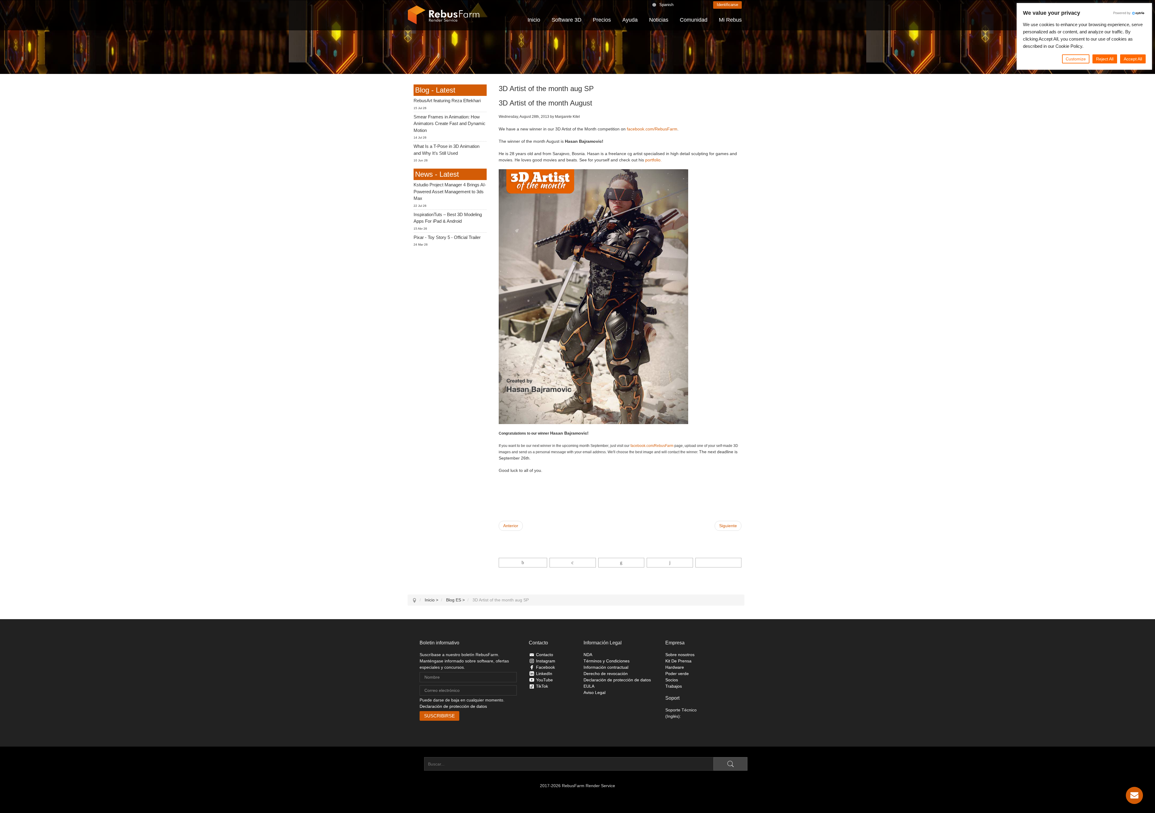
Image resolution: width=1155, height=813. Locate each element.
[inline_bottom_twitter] (573, 562)
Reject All (1104, 59)
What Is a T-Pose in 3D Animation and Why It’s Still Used (446, 150)
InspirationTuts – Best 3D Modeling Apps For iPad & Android (448, 218)
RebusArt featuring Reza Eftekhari (447, 100)
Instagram (545, 661)
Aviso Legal (594, 692)
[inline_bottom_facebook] (523, 562)
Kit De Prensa (678, 661)
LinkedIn (544, 673)
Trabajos (673, 686)
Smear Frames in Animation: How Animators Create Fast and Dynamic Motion (449, 123)
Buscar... (416, 764)
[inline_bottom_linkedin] (621, 562)
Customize (1076, 59)
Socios (671, 679)
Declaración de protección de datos (453, 706)
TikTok (542, 686)
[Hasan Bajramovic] (593, 296)
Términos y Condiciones (607, 661)
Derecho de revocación (606, 673)
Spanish (666, 4)
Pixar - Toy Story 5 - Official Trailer (447, 237)
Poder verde (677, 673)
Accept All (1133, 59)
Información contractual (606, 667)
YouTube (544, 679)
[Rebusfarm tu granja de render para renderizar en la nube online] (444, 15)
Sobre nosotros (680, 654)
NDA (588, 654)
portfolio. (653, 159)
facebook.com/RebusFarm (652, 129)
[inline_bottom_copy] (718, 562)
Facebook (545, 667)
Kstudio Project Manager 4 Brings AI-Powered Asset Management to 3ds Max (450, 191)
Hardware (674, 667)
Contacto (544, 654)
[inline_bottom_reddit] (670, 562)
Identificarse (727, 4)
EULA (589, 686)
